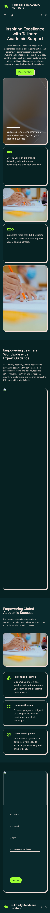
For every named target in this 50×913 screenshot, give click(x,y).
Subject (13, 838)
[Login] (12, 15)
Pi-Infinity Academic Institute (25, 6)
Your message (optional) (20, 849)
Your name (14, 814)
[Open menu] (4, 15)
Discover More (25, 72)
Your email (14, 826)
